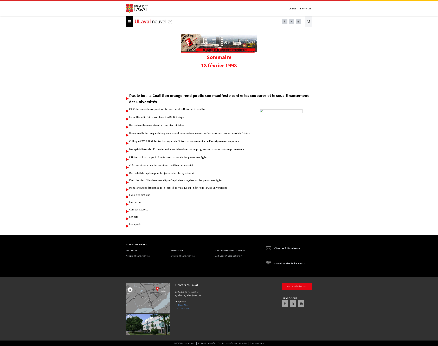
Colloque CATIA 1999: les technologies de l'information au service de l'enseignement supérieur (184, 141)
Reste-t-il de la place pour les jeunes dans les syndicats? (161, 173)
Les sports (135, 224)
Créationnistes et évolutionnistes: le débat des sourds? (161, 165)
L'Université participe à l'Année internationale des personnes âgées (168, 157)
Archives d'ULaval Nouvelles (183, 255)
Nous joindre (131, 250)
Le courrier (135, 202)
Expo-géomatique (139, 195)
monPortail (305, 8)
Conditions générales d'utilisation (230, 250)
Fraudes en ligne (257, 343)
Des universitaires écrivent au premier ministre (156, 125)
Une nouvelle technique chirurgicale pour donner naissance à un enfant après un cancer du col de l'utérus (189, 133)
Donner (292, 8)
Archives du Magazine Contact (228, 255)
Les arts (133, 216)
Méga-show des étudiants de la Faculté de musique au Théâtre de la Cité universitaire (178, 187)
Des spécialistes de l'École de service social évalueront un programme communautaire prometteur (186, 149)
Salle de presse (177, 250)
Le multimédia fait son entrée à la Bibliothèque (156, 117)
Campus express (138, 209)
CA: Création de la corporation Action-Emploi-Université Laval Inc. (167, 109)
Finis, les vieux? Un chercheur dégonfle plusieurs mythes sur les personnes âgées (176, 180)
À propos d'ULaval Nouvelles (138, 255)
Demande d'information (297, 286)
